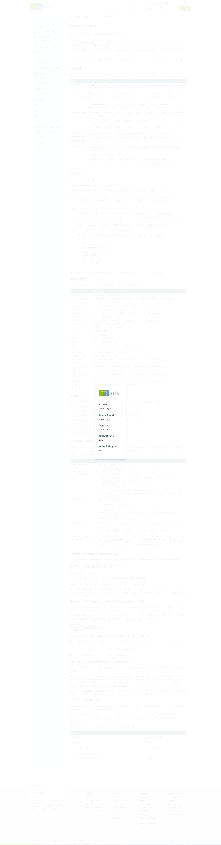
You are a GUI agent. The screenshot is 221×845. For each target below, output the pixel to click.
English (108, 409)
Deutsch (101, 409)
